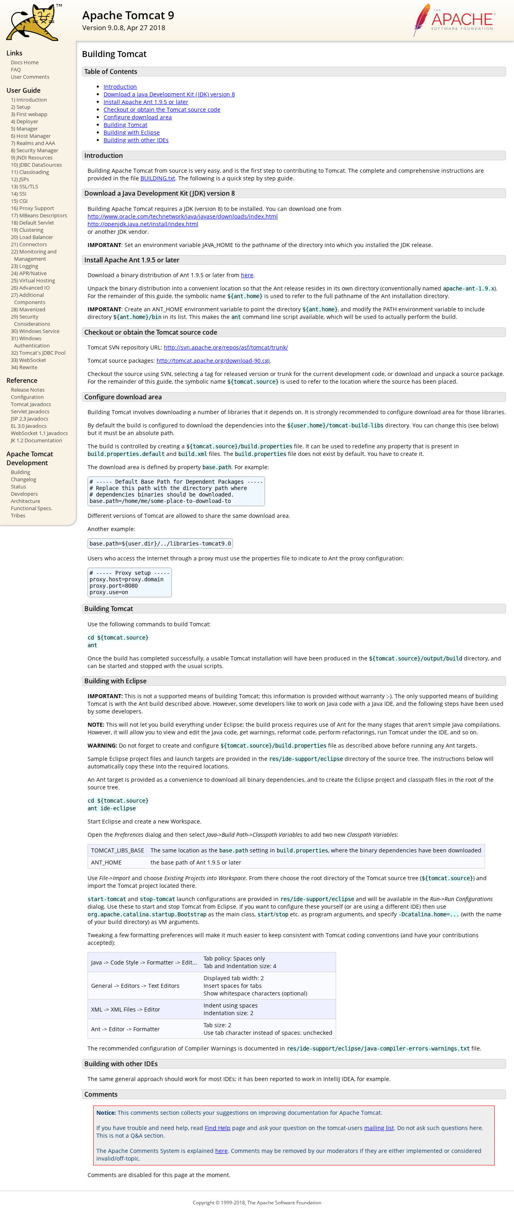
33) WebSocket (28, 360)
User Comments (30, 76)
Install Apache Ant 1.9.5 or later (146, 102)
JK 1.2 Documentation (36, 440)
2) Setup (21, 106)
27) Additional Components (28, 298)
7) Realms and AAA (33, 143)
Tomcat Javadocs (31, 404)
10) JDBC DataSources (36, 164)
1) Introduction (29, 99)
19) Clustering (27, 229)
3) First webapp (29, 114)
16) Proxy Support (32, 208)
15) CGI (19, 200)
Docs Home (25, 62)
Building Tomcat (125, 125)
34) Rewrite (24, 367)
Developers (24, 493)
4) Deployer (24, 121)
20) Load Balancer (32, 237)
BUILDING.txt (158, 178)
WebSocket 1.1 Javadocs (39, 433)
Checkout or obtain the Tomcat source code (162, 109)
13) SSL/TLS (24, 186)
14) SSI (19, 193)
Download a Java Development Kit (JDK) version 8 (169, 94)
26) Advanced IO (30, 287)
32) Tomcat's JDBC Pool (38, 352)
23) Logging (24, 266)
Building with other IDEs (136, 140)
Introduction (120, 86)
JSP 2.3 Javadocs (29, 418)
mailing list (379, 1128)
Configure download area (138, 117)
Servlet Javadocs (30, 411)
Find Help (217, 1128)
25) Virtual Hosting (33, 280)
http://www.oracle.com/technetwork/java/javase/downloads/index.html (183, 216)
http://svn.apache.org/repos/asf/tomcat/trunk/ (226, 347)
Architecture (25, 501)
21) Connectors (29, 244)
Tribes (18, 515)
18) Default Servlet (32, 222)
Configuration (27, 397)
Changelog (23, 479)
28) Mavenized (28, 309)
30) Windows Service (35, 331)
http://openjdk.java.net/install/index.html (143, 224)
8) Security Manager (34, 150)
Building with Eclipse (132, 132)
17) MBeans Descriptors (39, 215)
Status (18, 486)
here (247, 275)
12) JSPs (20, 179)
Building (20, 472)
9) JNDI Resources (32, 157)
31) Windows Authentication (30, 342)
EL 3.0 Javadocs (29, 425)
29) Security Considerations (30, 320)
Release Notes (28, 389)
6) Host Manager (31, 135)
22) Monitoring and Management (34, 255)
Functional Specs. (31, 508)
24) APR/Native (29, 273)
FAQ (16, 69)
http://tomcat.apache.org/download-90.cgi (213, 360)
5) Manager (24, 128)
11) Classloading (30, 172)
